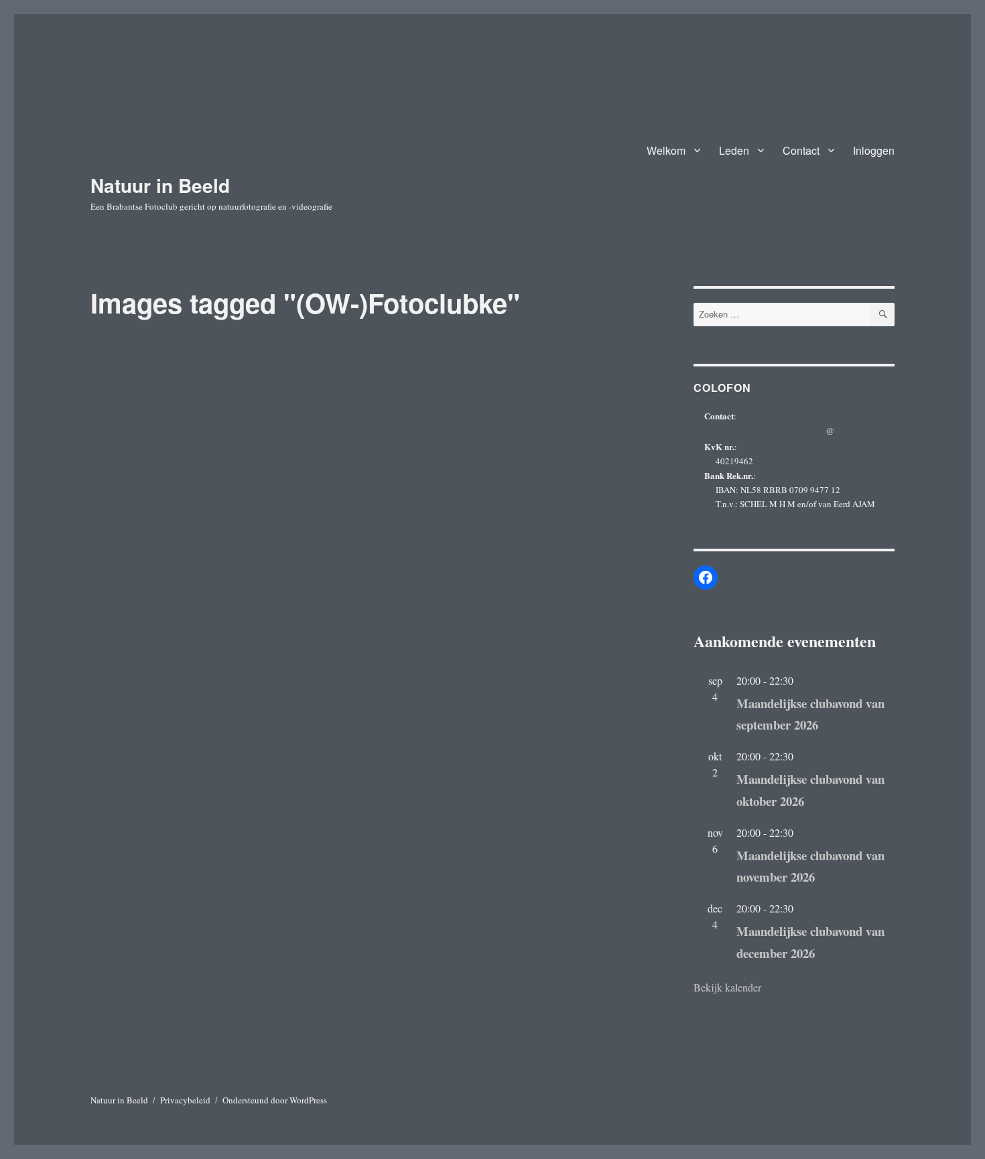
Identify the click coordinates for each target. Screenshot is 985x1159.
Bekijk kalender (727, 987)
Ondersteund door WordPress (274, 1100)
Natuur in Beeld (160, 185)
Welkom (666, 150)
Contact (801, 150)
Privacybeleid (185, 1100)
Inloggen (874, 150)
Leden (734, 150)
